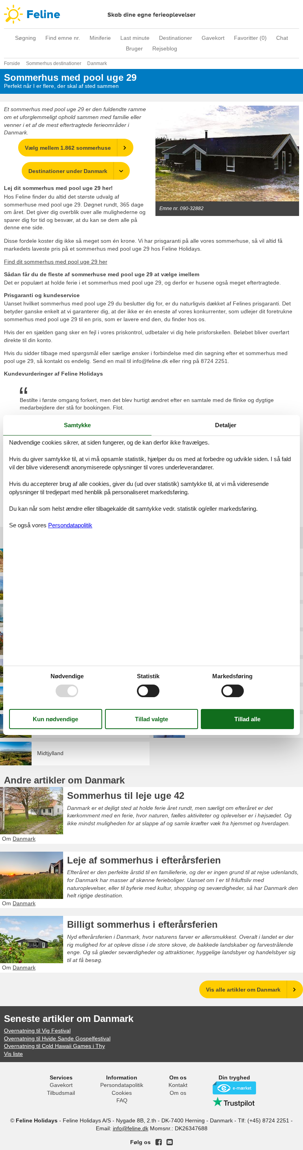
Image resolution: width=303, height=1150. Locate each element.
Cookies (122, 1093)
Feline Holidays (151, 14)
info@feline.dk (130, 1128)
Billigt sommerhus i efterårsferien (142, 924)
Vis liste (13, 1054)
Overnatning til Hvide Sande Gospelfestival (57, 1038)
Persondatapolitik (121, 1085)
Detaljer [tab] (225, 425)
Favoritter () (250, 38)
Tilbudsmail (61, 1093)
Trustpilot (234, 1102)
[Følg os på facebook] (158, 1142)
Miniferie (100, 38)
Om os (178, 1093)
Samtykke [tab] (77, 425)
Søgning (25, 38)
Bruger (134, 48)
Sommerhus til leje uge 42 (125, 795)
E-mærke (234, 1087)
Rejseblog (164, 48)
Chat (282, 38)
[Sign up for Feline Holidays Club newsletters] (169, 1142)
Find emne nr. (62, 38)
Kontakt (177, 1085)
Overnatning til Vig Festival (37, 1030)
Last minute (135, 38)
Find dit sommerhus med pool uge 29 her (55, 262)
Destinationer (175, 38)
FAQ (121, 1100)
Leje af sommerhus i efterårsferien (144, 860)
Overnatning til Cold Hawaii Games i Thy (54, 1046)
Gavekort (213, 38)
